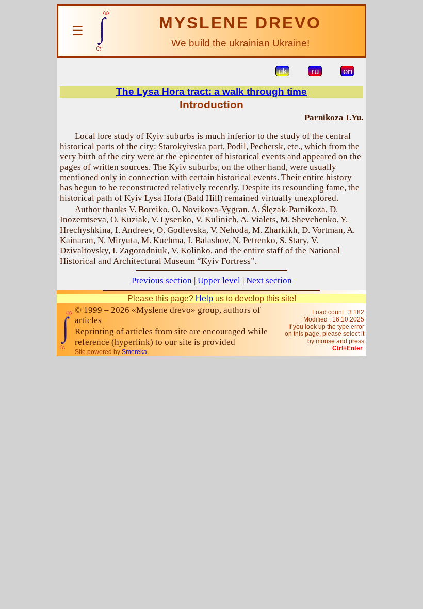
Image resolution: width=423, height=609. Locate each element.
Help (204, 298)
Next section (269, 280)
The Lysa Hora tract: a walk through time (211, 91)
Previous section (162, 280)
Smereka (134, 352)
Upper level (219, 280)
